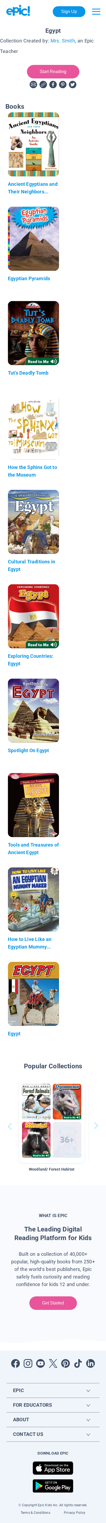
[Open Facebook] (15, 1363)
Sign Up (69, 11)
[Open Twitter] (53, 1363)
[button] (51, 1121)
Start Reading (53, 71)
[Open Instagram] (28, 1363)
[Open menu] (96, 11)
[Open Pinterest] (65, 1363)
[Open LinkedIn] (90, 1363)
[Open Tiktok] (78, 1363)
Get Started (53, 1303)
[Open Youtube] (40, 1363)
